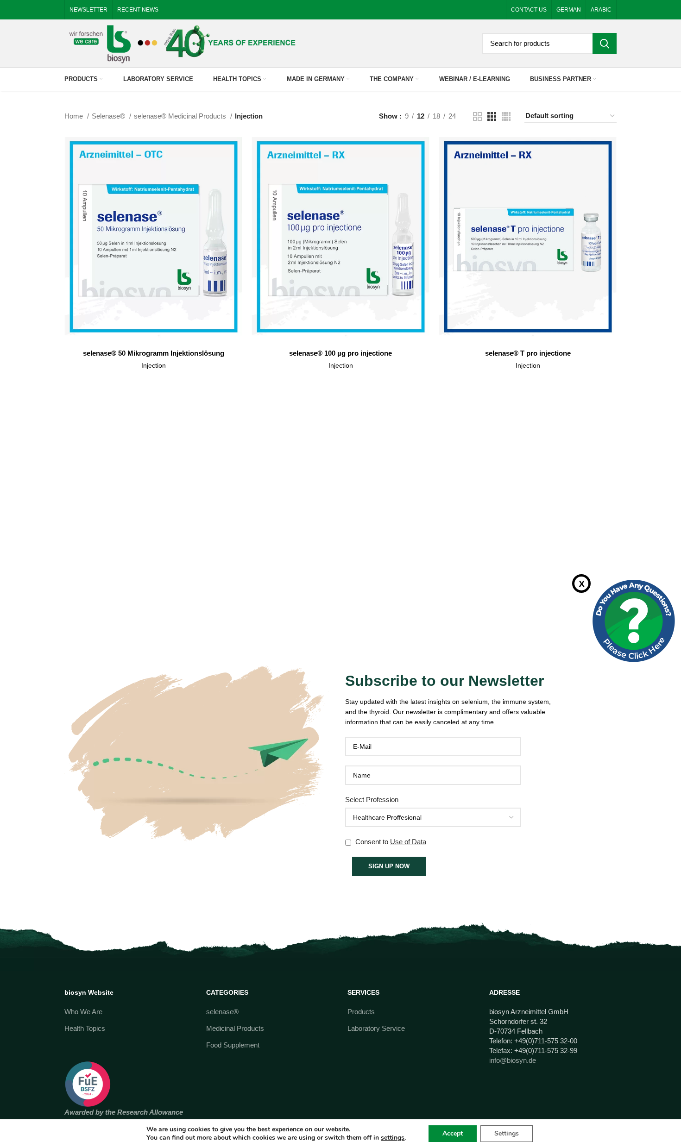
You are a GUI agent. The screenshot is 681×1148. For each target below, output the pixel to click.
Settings (506, 1133)
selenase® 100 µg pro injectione (340, 353)
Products (361, 1012)
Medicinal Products (235, 1028)
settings (392, 1138)
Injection (153, 365)
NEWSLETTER (88, 9)
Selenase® (109, 116)
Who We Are (83, 1012)
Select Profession (371, 799)
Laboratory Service (376, 1028)
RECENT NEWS (137, 9)
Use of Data (408, 842)
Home (74, 116)
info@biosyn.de (512, 1060)
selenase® (222, 1012)
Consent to (389, 842)
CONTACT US (529, 9)
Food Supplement (232, 1045)
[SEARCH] (605, 43)
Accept (452, 1133)
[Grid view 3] (491, 116)
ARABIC (601, 9)
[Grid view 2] (477, 116)
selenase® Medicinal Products (181, 116)
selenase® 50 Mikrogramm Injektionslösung (153, 353)
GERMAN (568, 9)
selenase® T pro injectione (528, 353)
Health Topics (84, 1028)
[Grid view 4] (506, 116)
